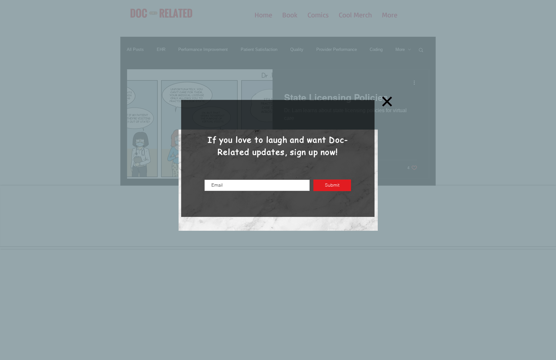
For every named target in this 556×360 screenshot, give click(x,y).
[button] (387, 101)
